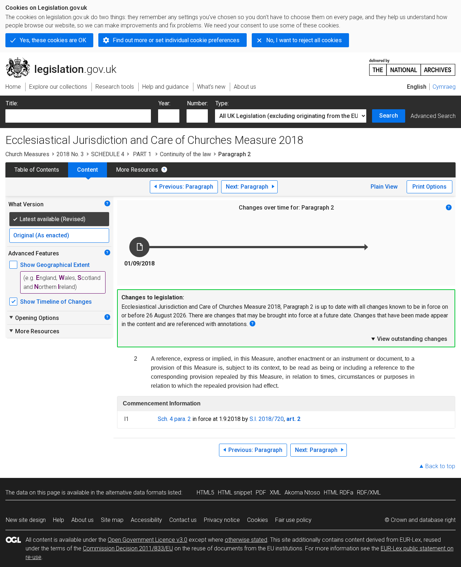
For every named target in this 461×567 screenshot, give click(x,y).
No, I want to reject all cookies (304, 40)
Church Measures (27, 154)
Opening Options (33, 317)
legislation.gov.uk (65, 60)
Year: (164, 103)
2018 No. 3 (70, 154)
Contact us (183, 520)
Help (58, 520)
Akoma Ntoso (302, 492)
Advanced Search (433, 116)
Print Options (429, 186)
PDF (261, 492)
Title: (12, 103)
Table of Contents (36, 169)
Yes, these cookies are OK (53, 40)
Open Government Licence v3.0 (147, 539)
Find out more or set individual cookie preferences (176, 40)
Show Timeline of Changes (56, 301)
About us (82, 520)
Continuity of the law (185, 154)
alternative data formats (136, 492)
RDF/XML (369, 492)
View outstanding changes (408, 338)
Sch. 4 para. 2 (174, 419)
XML (275, 492)
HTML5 (205, 492)
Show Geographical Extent (55, 264)
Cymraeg (444, 86)
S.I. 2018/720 (267, 419)
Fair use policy (293, 520)
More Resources (137, 169)
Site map (112, 520)
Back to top (440, 466)
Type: (222, 103)
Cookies (257, 520)
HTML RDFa (338, 492)
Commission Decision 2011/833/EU (128, 548)
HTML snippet (235, 492)
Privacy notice (222, 520)
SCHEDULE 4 (107, 154)
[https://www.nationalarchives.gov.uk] (412, 64)
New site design (26, 520)
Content (87, 169)
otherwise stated (246, 539)
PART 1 (142, 154)
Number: (197, 103)
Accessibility (146, 520)
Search (388, 115)
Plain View (384, 186)
